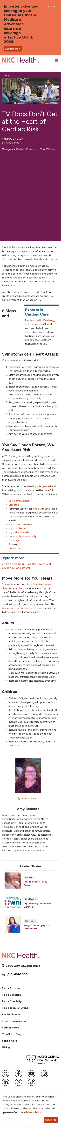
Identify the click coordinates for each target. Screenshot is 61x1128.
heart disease (42, 508)
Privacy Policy (34, 1112)
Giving (6, 1047)
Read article (30, 882)
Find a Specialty (12, 1001)
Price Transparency (14, 1021)
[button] (57, 60)
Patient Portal (10, 1027)
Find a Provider (11, 988)
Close (48, 1119)
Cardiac (20, 149)
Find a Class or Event (15, 1007)
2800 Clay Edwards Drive (23, 966)
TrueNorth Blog (11, 1034)
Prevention (32, 149)
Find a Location (11, 994)
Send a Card (9, 1040)
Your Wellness (48, 149)
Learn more (11, 48)
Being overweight (18, 500)
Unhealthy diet (17, 548)
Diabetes (13, 504)
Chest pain (14, 367)
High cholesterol (18, 528)
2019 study (11, 456)
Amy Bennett (14, 142)
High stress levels (18, 532)
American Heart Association (18, 608)
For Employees (11, 1014)
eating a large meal (40, 486)
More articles (28, 798)
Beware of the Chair (12, 563)
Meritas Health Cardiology (40, 320)
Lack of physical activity (22, 536)
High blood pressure (20, 524)
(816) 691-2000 (17, 974)
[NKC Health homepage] (28, 60)
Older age (14, 540)
